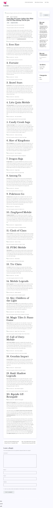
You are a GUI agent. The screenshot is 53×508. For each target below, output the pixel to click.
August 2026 (42, 66)
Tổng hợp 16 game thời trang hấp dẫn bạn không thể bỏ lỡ (43, 31)
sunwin (1, 503)
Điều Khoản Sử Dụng (39, 2)
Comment (5, 453)
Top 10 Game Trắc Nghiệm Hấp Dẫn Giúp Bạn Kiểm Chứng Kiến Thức (43, 45)
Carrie (5, 6)
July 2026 (41, 68)
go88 (1, 506)
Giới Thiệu (47, 2)
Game (8, 16)
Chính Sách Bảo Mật (29, 2)
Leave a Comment (13, 16)
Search (41, 13)
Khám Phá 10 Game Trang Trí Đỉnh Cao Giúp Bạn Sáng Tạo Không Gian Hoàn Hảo (43, 36)
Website (5, 481)
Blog (40, 77)
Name (4, 469)
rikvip (1, 501)
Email (4, 475)
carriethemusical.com (21, 38)
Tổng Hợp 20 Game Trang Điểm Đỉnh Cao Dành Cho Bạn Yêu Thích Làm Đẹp (44, 28)
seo (8, 22)
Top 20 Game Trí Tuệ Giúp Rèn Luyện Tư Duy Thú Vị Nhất (44, 41)
